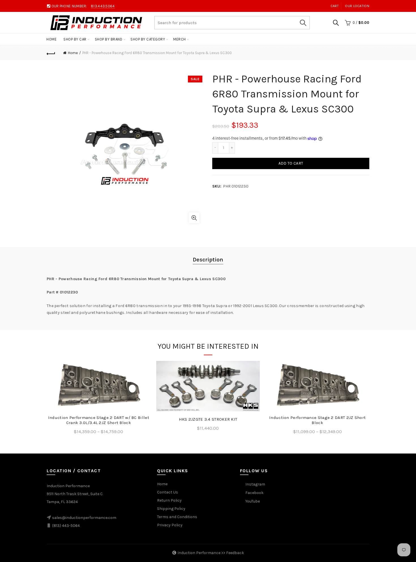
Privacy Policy (170, 525)
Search (303, 22)
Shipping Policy (171, 508)
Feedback (235, 552)
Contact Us (167, 492)
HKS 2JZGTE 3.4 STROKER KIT (208, 419)
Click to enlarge (194, 217)
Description (208, 259)
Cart (335, 6)
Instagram (255, 484)
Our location (357, 6)
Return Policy (169, 500)
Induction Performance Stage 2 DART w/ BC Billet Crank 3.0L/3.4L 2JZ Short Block (98, 420)
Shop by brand (109, 39)
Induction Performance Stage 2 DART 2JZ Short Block (317, 420)
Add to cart (290, 163)
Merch (179, 39)
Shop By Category (147, 39)
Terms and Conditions (177, 516)
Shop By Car (75, 39)
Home (51, 39)
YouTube (252, 501)
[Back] (51, 53)
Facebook (254, 492)
